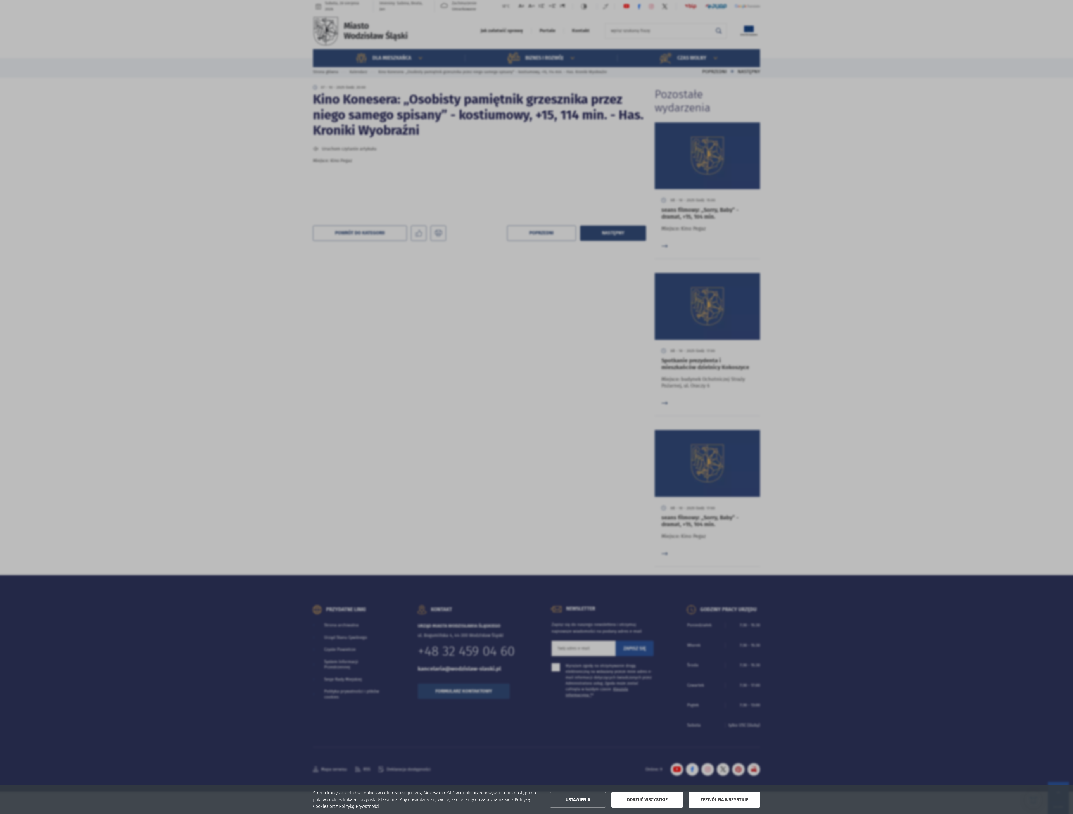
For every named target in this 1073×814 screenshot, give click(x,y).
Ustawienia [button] (578, 800)
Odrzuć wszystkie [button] (647, 800)
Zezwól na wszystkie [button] (724, 800)
